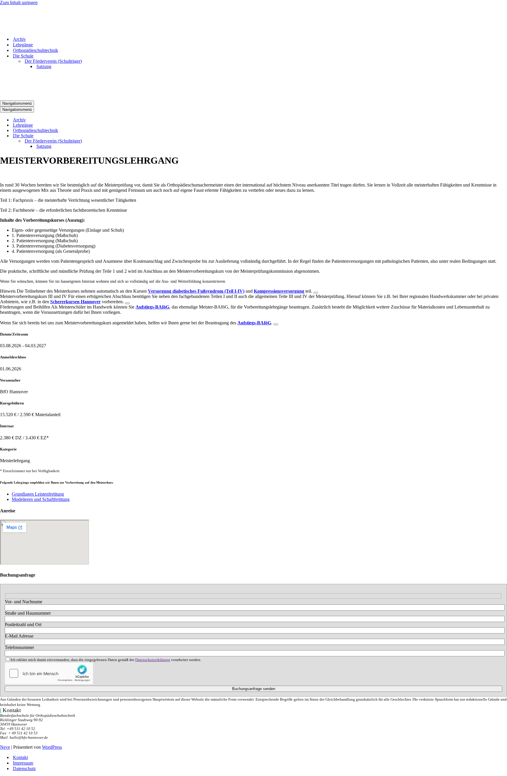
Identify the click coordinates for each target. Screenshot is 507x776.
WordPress (52, 747)
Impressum (23, 762)
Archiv (19, 39)
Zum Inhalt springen (19, 2)
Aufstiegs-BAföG (152, 306)
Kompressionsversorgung (279, 291)
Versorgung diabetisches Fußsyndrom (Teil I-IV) (196, 291)
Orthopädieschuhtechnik (35, 50)
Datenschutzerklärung (152, 660)
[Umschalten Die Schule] (102, 135)
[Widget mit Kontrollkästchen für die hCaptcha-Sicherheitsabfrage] (49, 673)
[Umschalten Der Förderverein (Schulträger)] (102, 141)
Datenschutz (24, 768)
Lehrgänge (23, 44)
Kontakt (20, 757)
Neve (5, 747)
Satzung (43, 66)
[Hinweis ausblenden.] (315, 293)
